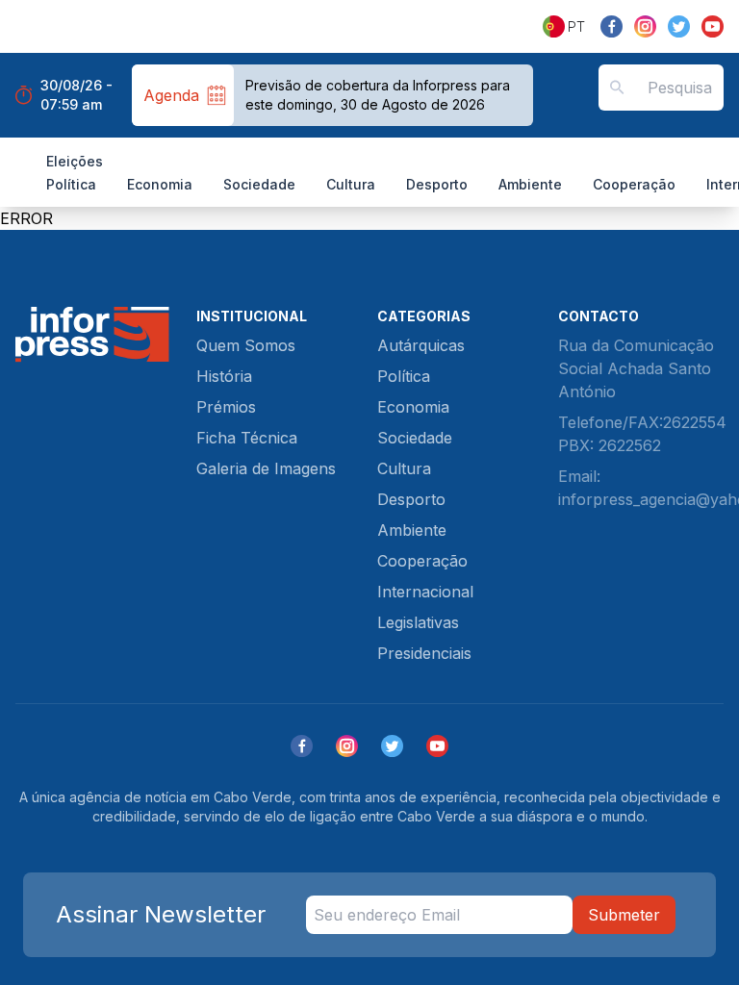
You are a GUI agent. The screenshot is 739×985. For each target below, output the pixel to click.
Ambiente (530, 184)
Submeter (624, 914)
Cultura (350, 184)
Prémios (226, 407)
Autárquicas (421, 345)
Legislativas (418, 622)
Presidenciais (424, 653)
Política (71, 184)
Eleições (74, 161)
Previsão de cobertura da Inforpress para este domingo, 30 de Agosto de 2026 (377, 95)
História (224, 376)
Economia (159, 184)
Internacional (425, 591)
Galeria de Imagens (266, 468)
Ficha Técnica (246, 437)
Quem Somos (245, 345)
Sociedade (259, 184)
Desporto (437, 184)
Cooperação (634, 184)
